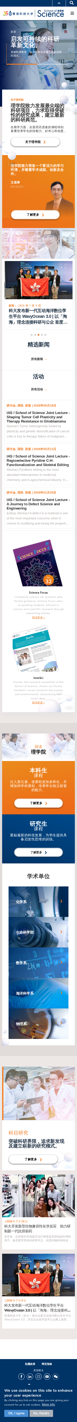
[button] (32, 335)
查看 (4, 1176)
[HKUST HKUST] (18, 13)
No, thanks (41, 1413)
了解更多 (33, 214)
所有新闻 (37, 359)
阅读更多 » (38, 617)
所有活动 (37, 389)
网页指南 (47, 1363)
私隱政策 (30, 1363)
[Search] (70, 3)
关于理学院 (33, 142)
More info (48, 1404)
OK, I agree (16, 1413)
